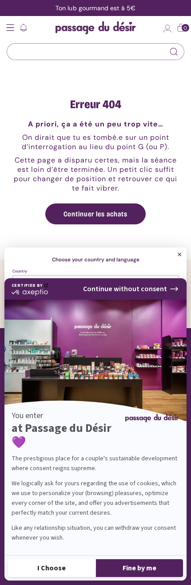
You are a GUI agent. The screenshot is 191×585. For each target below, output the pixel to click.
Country (19, 271)
